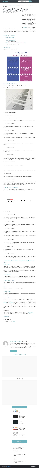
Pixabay (13, 321)
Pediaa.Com (9, 466)
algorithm (25, 27)
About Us (35, 466)
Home (4, 5)
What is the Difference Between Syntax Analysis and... (22, 435)
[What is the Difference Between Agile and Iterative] (16, 411)
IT (10, 5)
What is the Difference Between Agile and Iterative (22, 411)
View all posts (13, 350)
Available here (30, 312)
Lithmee (10, 12)
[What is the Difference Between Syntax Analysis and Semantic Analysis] (16, 434)
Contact (32, 466)
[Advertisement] (12, 21)
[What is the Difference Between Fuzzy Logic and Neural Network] (16, 428)
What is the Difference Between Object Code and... (22, 416)
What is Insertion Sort (10, 40)
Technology (8, 5)
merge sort (11, 302)
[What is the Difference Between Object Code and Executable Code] (16, 416)
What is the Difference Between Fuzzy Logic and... (22, 428)
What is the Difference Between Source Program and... (22, 423)
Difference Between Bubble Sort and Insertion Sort (16, 42)
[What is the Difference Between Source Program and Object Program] (16, 422)
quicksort (5, 302)
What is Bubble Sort (10, 37)
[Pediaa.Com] (5, 1)
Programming (14, 5)
